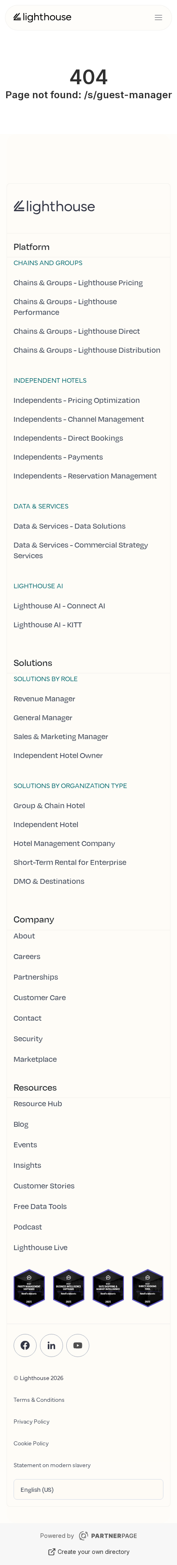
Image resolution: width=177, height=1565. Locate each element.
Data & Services (41, 505)
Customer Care (40, 997)
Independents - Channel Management (79, 418)
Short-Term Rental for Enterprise (70, 862)
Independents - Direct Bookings (68, 437)
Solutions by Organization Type (70, 785)
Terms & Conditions (39, 1399)
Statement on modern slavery (52, 1465)
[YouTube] (77, 1345)
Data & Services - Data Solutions (70, 525)
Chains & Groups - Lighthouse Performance (65, 307)
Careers (27, 956)
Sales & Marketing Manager (61, 736)
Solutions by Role (46, 678)
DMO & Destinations (49, 880)
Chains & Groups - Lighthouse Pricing (78, 282)
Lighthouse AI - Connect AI (59, 605)
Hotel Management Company (64, 843)
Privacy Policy (31, 1421)
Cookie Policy (31, 1443)
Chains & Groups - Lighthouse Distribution (87, 349)
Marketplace (35, 1058)
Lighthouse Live (41, 1247)
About (24, 935)
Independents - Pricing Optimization (77, 400)
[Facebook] (25, 1345)
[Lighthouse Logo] (42, 17)
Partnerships (36, 976)
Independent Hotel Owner (58, 755)
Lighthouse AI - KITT (48, 624)
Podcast (28, 1226)
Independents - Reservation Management (85, 475)
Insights (27, 1165)
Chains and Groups (48, 262)
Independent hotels (50, 379)
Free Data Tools (40, 1206)
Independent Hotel (46, 824)
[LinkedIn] (51, 1345)
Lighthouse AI (38, 585)
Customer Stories (44, 1185)
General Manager (43, 717)
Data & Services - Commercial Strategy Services (81, 550)
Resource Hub (38, 1103)
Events (25, 1144)
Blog (21, 1123)
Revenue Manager (44, 698)
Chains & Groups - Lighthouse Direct (77, 330)
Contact (28, 1017)
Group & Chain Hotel (49, 805)
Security (28, 1038)
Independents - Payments (58, 456)
